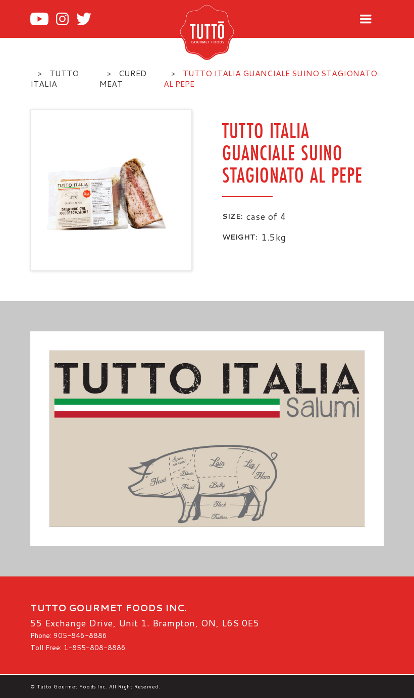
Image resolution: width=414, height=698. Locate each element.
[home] (223, 32)
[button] (365, 19)
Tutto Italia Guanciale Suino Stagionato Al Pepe (270, 78)
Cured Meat (122, 78)
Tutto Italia (54, 78)
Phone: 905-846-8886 (68, 635)
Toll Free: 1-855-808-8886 (78, 648)
